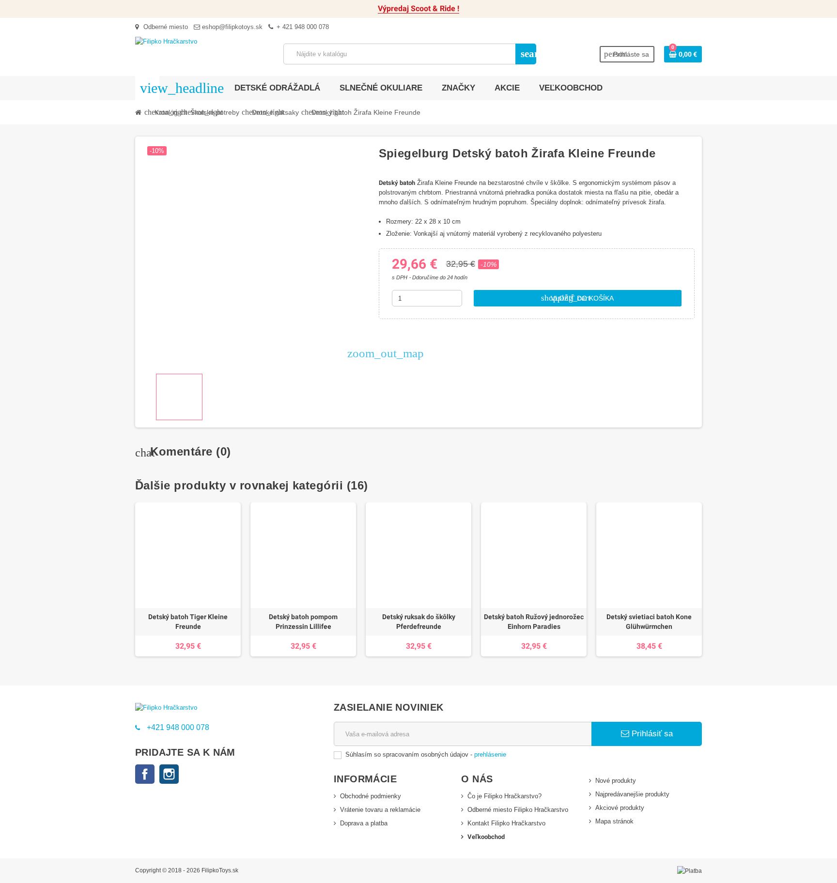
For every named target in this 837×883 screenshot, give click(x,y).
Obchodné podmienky (370, 796)
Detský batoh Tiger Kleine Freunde (188, 621)
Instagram (169, 774)
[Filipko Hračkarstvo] (166, 41)
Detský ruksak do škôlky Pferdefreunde (418, 621)
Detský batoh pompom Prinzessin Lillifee (303, 621)
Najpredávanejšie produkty (632, 794)
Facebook (145, 774)
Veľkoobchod (486, 836)
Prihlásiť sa (651, 733)
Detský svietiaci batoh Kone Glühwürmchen (649, 621)
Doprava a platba (364, 823)
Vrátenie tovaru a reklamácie (380, 809)
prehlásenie (490, 754)
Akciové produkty (619, 807)
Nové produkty (615, 780)
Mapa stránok (614, 821)
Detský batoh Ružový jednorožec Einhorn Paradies (534, 621)
